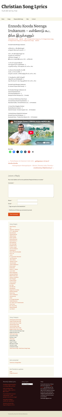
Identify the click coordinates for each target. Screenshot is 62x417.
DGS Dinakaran (13, 242)
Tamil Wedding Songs (14, 326)
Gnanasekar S (13, 250)
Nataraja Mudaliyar (14, 274)
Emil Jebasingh (13, 244)
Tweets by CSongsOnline (15, 362)
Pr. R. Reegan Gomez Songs (47, 39)
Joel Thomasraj (13, 258)
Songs (9, 19)
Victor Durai (12, 304)
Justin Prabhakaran (14, 264)
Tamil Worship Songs (14, 324)
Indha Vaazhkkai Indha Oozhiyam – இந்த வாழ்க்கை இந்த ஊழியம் (9, 390)
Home (3, 19)
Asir (10, 228)
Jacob (11, 255)
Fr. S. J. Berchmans (14, 231)
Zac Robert (12, 309)
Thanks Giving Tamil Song (15, 321)
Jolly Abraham (13, 263)
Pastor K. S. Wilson (14, 269)
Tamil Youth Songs (14, 334)
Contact (34, 19)
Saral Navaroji (13, 296)
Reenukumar (12, 288)
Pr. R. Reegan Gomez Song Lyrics (33, 39)
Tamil (22, 39)
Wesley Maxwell (13, 307)
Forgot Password (13, 373)
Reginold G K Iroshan (14, 290)
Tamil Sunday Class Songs (15, 323)
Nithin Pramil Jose (14, 275)
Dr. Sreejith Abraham (14, 299)
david (38, 40)
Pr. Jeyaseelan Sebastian (15, 256)
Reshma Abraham (14, 291)
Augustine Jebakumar (15, 229)
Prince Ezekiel (13, 282)
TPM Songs (12, 338)
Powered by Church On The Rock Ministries (18, 414)
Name (10, 200)
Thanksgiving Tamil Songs (15, 319)
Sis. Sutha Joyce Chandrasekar (17, 302)
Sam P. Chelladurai (14, 294)
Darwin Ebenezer (13, 239)
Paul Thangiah (13, 278)
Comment (11, 183)
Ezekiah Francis (13, 245)
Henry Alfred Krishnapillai (15, 252)
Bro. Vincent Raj (13, 305)
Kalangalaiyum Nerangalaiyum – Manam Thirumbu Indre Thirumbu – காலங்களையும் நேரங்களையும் (33, 167)
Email (10, 203)
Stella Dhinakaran (13, 301)
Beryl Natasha (13, 233)
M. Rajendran (12, 283)
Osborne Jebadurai (14, 277)
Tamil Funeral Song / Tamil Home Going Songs (20, 348)
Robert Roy (12, 293)
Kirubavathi (12, 267)
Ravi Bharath (12, 286)
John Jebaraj (13, 259)
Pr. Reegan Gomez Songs (28, 40)
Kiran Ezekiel (12, 266)
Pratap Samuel (13, 280)
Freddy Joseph (13, 247)
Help (27, 19)
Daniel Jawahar (13, 237)
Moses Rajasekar (13, 272)
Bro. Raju (12, 285)
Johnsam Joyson (13, 261)
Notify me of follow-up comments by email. (20, 210)
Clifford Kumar (13, 236)
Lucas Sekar (12, 271)
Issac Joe (12, 253)
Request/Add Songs (18, 19)
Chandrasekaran (13, 234)
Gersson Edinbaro (14, 248)
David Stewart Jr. (13, 240)
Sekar (11, 297)
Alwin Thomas (13, 226)
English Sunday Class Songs (16, 329)
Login (11, 371)
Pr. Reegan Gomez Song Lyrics (15, 40)
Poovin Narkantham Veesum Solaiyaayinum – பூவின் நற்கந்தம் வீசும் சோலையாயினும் (10, 395)
